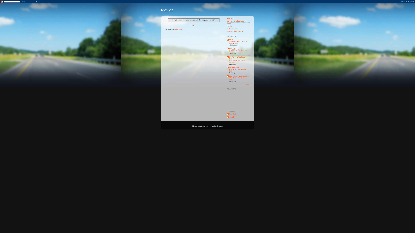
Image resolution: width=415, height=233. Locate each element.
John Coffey (233, 114)
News (229, 23)
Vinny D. (232, 117)
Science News (234, 67)
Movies (167, 10)
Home (193, 25)
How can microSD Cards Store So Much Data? (238, 42)
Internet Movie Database (235, 21)
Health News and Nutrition (239, 76)
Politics (229, 26)
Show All (248, 84)
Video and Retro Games (235, 31)
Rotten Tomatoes (233, 29)
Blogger (219, 126)
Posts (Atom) (178, 30)
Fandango (230, 18)
